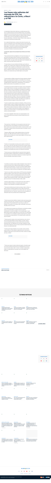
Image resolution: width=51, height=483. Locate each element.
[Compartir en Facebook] (47, 4)
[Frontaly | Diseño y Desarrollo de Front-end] (42, 477)
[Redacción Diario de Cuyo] (5, 22)
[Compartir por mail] (47, 11)
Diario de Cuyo (5, 10)
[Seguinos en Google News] (42, 61)
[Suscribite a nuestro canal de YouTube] (49, 1)
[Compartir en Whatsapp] (47, 9)
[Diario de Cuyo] (25, 2)
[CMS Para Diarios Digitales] (48, 477)
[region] (25, 6)
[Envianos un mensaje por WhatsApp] (39, 61)
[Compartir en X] (47, 7)
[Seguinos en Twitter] (39, 58)
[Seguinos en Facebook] (43, 1)
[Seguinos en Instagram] (47, 1)
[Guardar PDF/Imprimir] (47, 14)
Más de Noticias (5, 270)
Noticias (10, 10)
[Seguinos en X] (45, 1)
